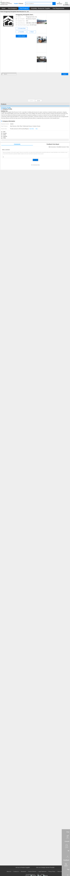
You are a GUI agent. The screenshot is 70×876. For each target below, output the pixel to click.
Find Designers (12, 8)
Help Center (60, 871)
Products (3, 104)
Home (3, 8)
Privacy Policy (51, 871)
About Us (9, 871)
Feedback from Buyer (53, 144)
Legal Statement (42, 871)
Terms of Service (32, 871)
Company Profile (6, 108)
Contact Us (4, 111)
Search (64, 74)
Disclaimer (23, 871)
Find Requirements (58, 8)
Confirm (31, 100)
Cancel (38, 100)
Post (35, 160)
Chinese (21, 3)
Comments (17, 144)
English (16, 3)
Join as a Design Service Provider (45, 867)
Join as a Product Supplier (23, 867)
